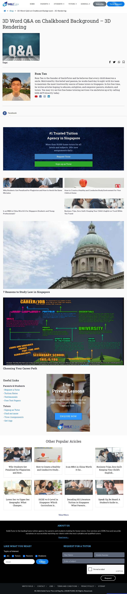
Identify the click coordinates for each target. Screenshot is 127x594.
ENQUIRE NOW (68, 416)
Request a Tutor (12, 389)
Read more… (63, 537)
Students (58, 4)
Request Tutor (63, 156)
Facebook (12, 113)
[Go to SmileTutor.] (5, 11)
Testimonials (10, 397)
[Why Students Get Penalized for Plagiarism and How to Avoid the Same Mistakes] (33, 183)
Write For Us (27, 586)
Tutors (71, 4)
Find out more (11, 413)
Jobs (51, 586)
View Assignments (13, 417)
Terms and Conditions (67, 586)
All (8, 556)
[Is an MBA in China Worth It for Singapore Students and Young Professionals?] (33, 203)
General (85, 4)
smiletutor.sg (100, 90)
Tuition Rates (11, 393)
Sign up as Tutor (64, 164)
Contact (41, 586)
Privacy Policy (87, 586)
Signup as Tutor (12, 410)
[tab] (10, 113)
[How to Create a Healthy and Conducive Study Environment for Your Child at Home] (94, 183)
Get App (8, 420)
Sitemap (101, 586)
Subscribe (100, 4)
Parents (44, 4)
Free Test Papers (12, 400)
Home (32, 4)
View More (64, 515)
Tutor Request (116, 4)
